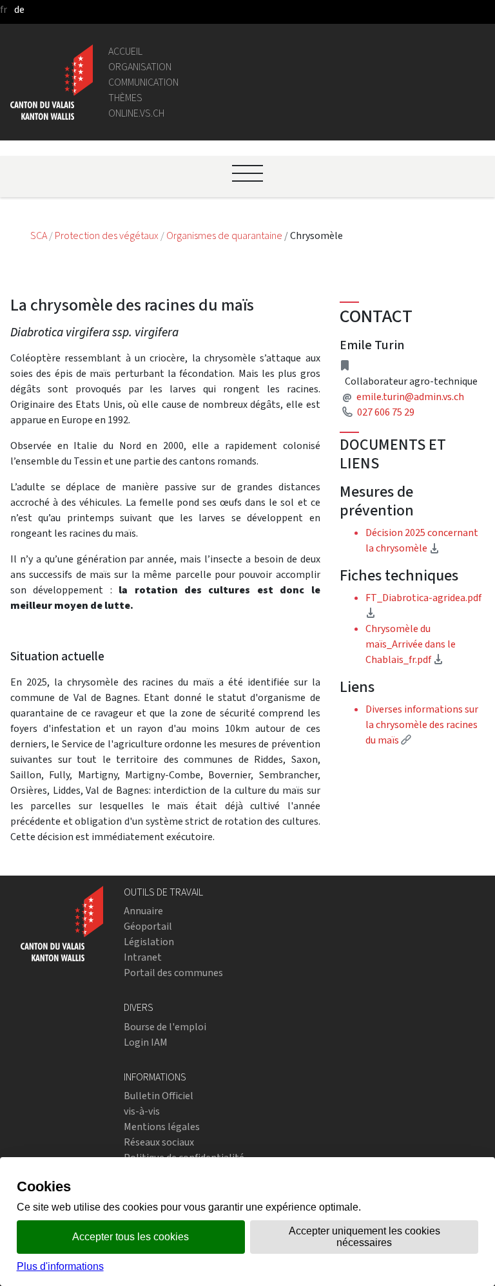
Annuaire (143, 910)
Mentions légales (162, 1126)
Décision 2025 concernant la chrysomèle (425, 540)
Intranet (143, 957)
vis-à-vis (142, 1111)
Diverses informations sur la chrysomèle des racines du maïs (421, 724)
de (19, 9)
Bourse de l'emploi (165, 1026)
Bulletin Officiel (158, 1095)
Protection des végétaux (107, 235)
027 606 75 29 (385, 412)
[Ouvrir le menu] (247, 173)
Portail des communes (173, 972)
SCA (39, 235)
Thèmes (125, 97)
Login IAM (146, 1042)
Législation (149, 941)
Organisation (139, 66)
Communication (143, 82)
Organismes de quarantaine (225, 235)
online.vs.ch (136, 113)
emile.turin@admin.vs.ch (410, 396)
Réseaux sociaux (159, 1142)
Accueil (125, 51)
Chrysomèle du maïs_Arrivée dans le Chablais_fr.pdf (410, 644)
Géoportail (148, 926)
